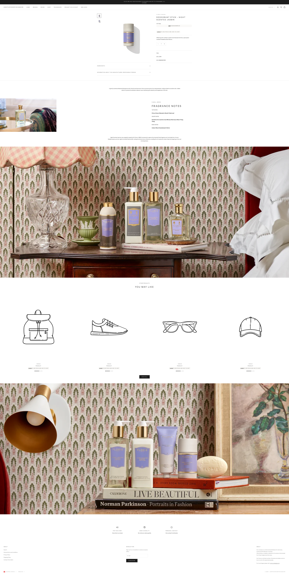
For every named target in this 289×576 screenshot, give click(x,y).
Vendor (39, 363)
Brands (35, 7)
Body (49, 7)
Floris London (160, 14)
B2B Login (84, 7)
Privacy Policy (7, 554)
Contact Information (8, 560)
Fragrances (58, 7)
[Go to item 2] (99, 21)
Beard (43, 7)
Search (5, 549)
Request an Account (71, 7)
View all (144, 376)
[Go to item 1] (99, 16)
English (271, 7)
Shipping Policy (7, 557)
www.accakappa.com (275, 563)
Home (28, 7)
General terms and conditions (11, 552)
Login (169, 25)
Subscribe (131, 560)
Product (38, 365)
